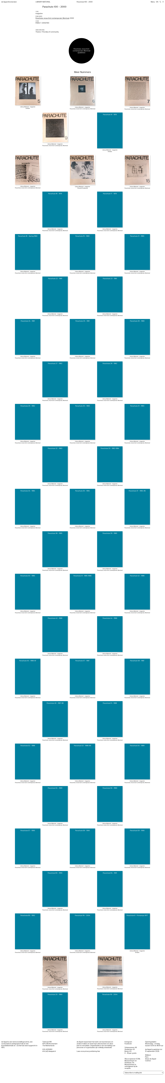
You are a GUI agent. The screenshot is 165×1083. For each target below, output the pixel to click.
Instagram (128, 1042)
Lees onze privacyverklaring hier (88, 1051)
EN (157, 2)
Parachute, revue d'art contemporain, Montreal (52, 18)
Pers (146, 1057)
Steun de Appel (150, 1059)
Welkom (148, 1055)
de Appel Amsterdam (9, 2)
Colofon (148, 1061)
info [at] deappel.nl (49, 1051)
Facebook (128, 1044)
